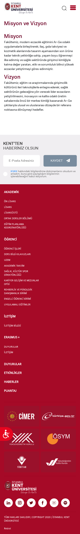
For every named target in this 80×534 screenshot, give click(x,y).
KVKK (14, 171)
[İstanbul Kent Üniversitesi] (18, 8)
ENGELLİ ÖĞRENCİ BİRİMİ (17, 298)
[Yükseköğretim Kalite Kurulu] (58, 461)
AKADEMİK (11, 192)
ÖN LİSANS (10, 201)
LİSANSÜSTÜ (11, 212)
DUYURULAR (11, 346)
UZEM (7, 259)
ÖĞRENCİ (10, 239)
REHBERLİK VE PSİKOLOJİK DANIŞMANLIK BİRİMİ (18, 291)
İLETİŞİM (10, 316)
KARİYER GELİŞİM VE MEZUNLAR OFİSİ (21, 282)
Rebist (7, 528)
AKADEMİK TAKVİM (14, 265)
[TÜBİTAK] (21, 461)
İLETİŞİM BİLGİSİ (12, 325)
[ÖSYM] (58, 439)
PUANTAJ (10, 390)
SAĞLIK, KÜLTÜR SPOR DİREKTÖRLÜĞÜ (16, 273)
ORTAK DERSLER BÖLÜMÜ (18, 218)
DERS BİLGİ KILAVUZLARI (17, 254)
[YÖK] (21, 439)
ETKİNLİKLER (13, 372)
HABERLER (11, 381)
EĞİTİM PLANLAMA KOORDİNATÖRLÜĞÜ (15, 226)
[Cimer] (21, 416)
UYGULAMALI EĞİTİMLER (17, 304)
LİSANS (8, 207)
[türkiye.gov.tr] (58, 416)
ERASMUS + (12, 337)
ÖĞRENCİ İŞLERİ (12, 248)
